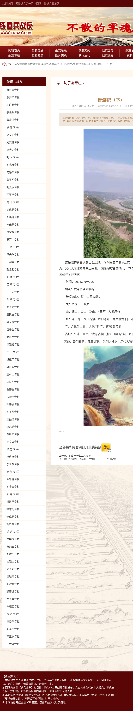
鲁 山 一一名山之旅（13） (81, 455)
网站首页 (14, 50)
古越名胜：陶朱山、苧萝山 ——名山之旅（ (93, 459)
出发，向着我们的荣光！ (104, 64)
